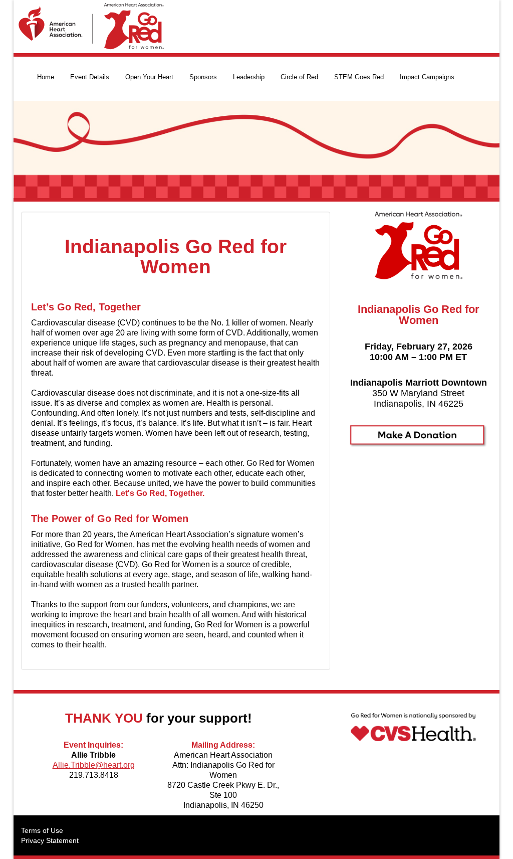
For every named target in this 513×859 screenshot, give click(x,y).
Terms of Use (42, 830)
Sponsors (203, 77)
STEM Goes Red (359, 77)
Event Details (89, 77)
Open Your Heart (149, 77)
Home (45, 77)
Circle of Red (299, 77)
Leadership (249, 77)
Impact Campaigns (427, 77)
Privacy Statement (50, 840)
